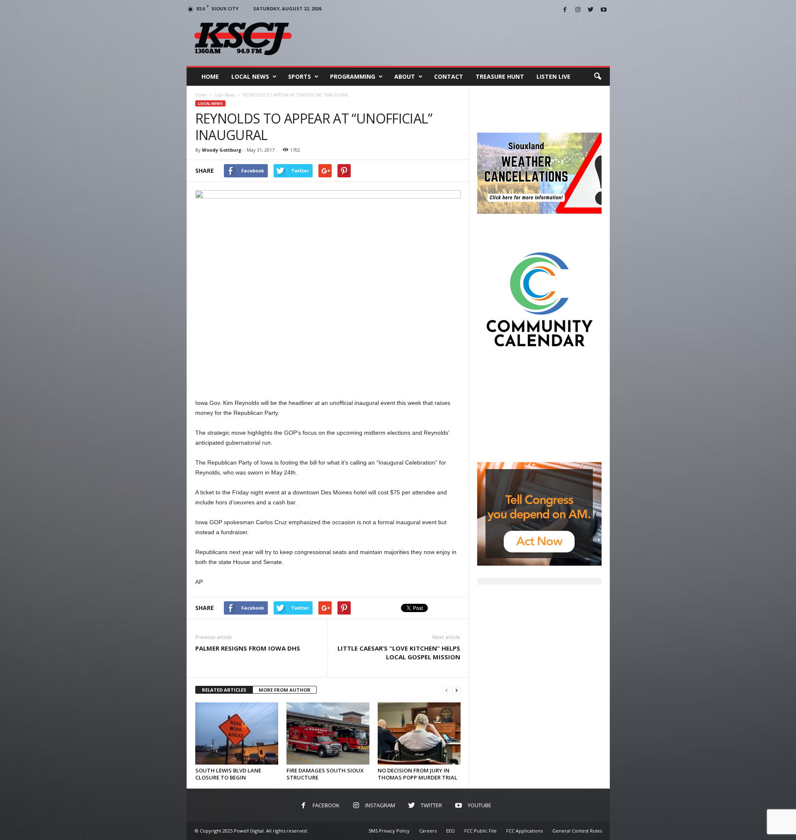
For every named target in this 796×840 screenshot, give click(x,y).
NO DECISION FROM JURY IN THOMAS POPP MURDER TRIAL (417, 774)
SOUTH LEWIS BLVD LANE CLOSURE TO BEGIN (228, 774)
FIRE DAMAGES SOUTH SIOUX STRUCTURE (325, 774)
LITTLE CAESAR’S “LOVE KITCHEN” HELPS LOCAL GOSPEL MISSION (398, 652)
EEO (450, 831)
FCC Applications (524, 831)
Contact (448, 76)
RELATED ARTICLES (224, 690)
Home (210, 76)
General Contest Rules (577, 831)
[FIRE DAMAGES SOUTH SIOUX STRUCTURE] (327, 733)
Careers (428, 831)
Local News (250, 76)
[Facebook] (565, 10)
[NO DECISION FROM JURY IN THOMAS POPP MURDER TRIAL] (419, 733)
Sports (299, 76)
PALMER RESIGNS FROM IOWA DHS (247, 648)
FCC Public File (480, 831)
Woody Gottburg (221, 150)
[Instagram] (578, 10)
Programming (352, 76)
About (404, 76)
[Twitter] (591, 10)
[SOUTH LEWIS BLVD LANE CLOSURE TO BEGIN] (236, 733)
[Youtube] (604, 10)
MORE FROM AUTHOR (285, 690)
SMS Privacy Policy (389, 831)
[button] (597, 77)
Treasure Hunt (500, 76)
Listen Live (553, 76)
